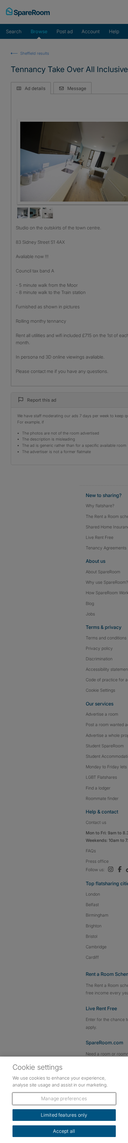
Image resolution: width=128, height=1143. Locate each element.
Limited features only (64, 1115)
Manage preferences (64, 1098)
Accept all (64, 1131)
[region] (64, 1100)
